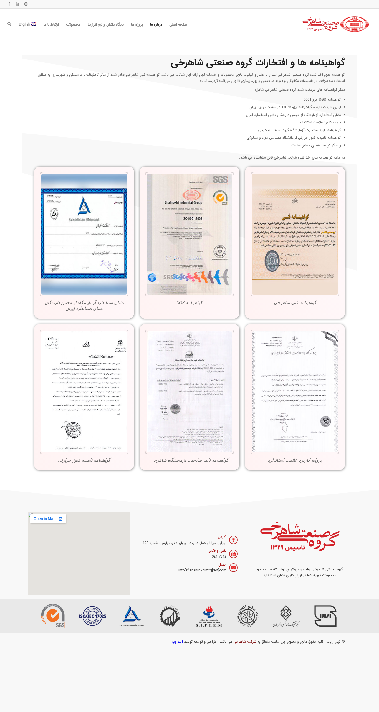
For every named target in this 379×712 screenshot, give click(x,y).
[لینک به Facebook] (9, 4)
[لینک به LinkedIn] (17, 4)
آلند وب (177, 642)
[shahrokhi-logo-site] (336, 25)
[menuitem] (178, 25)
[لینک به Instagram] (26, 4)
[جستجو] (9, 25)
